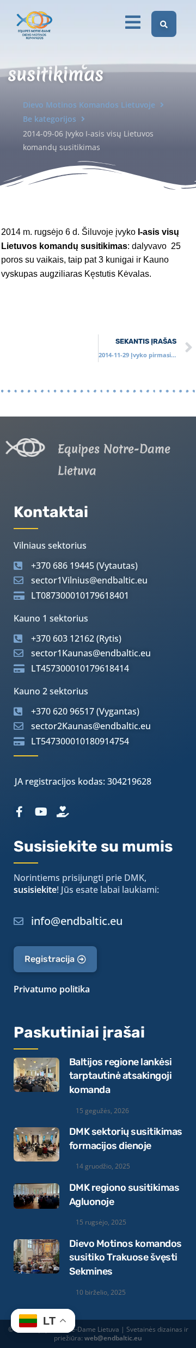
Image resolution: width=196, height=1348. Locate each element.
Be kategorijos (49, 119)
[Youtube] (40, 811)
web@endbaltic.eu (113, 1338)
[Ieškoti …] (163, 24)
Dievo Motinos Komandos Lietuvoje (89, 105)
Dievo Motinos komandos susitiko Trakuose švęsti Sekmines (125, 1257)
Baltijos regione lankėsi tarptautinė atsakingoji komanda (120, 1076)
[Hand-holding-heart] (62, 811)
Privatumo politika (52, 989)
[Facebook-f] (19, 811)
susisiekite (35, 890)
